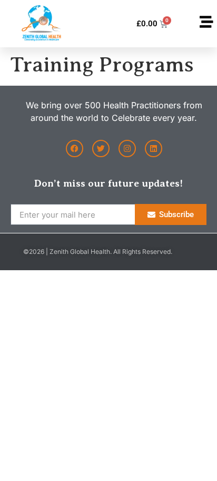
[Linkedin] (153, 148)
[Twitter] (101, 148)
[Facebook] (74, 148)
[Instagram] (127, 148)
